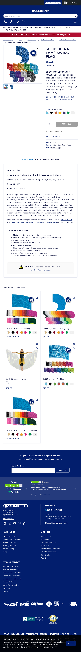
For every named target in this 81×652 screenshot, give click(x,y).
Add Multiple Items (54, 131)
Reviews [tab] (55, 159)
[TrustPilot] (24, 523)
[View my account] (11, 22)
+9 (71, 384)
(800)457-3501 (66, 220)
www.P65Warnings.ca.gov (40, 270)
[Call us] (5, 22)
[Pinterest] (19, 523)
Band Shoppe (8, 40)
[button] (38, 49)
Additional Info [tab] (42, 159)
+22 (35, 332)
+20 (72, 332)
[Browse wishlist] (17, 22)
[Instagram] (9, 523)
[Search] (75, 16)
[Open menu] (75, 21)
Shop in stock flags (20, 35)
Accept (71, 643)
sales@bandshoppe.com (23, 222)
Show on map (8, 519)
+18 (35, 434)
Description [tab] (27, 159)
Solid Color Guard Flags (67, 40)
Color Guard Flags (47, 40)
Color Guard (32, 40)
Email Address (18, 466)
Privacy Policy (47, 645)
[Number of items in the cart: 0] (23, 21)
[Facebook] (5, 523)
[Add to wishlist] (37, 293)
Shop (20, 40)
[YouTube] (14, 523)
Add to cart (67, 124)
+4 (73, 113)
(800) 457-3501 (54, 510)
